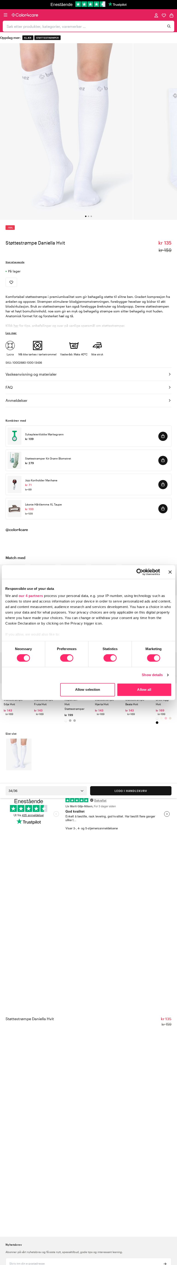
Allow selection (87, 689)
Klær (28, 37)
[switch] (66, 658)
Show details (152, 675)
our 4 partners (31, 596)
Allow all (144, 689)
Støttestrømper (47, 37)
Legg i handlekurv (131, 790)
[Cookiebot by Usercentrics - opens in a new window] (140, 571)
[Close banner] (170, 572)
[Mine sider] (156, 15)
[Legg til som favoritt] (11, 282)
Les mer (11, 332)
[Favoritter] (164, 15)
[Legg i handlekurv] (163, 436)
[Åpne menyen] (5, 15)
